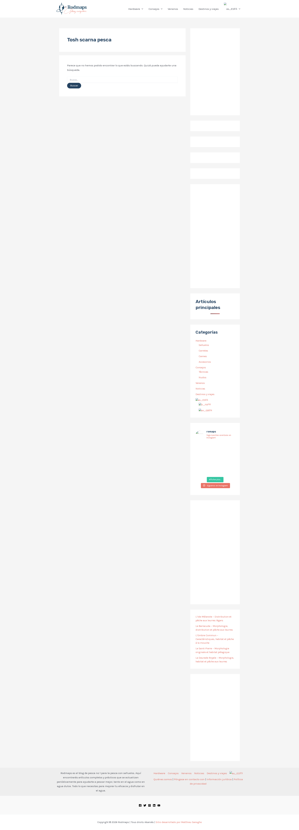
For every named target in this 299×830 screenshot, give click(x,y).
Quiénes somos (163, 779)
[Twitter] (144, 805)
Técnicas (203, 371)
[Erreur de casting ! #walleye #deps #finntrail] (215, 454)
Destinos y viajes (205, 394)
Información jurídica (219, 779)
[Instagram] (149, 805)
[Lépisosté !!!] (202, 446)
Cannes (203, 356)
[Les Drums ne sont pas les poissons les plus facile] (202, 462)
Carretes (203, 350)
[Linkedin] (154, 805)
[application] (141, 9)
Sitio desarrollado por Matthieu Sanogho (179, 822)
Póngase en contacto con (189, 779)
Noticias (200, 388)
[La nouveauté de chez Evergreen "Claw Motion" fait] (215, 462)
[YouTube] (158, 805)
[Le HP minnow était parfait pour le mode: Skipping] (215, 446)
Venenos (200, 383)
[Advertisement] (215, 236)
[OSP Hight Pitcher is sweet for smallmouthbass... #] (229, 454)
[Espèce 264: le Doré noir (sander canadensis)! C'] (229, 462)
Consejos (201, 367)
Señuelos (204, 345)
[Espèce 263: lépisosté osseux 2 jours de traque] (202, 471)
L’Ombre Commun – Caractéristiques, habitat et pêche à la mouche (215, 639)
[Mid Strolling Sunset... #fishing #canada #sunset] (229, 471)
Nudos (202, 377)
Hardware (201, 340)
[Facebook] (140, 805)
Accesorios (205, 361)
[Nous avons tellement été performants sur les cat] (215, 471)
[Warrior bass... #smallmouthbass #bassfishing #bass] (202, 454)
